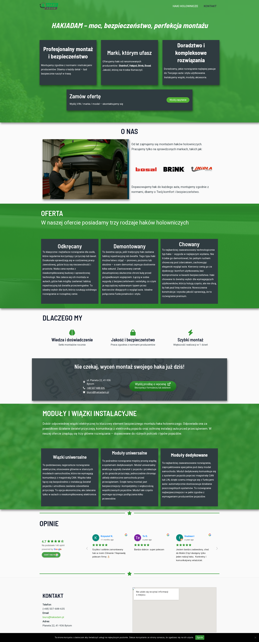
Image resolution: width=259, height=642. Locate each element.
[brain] (72, 332)
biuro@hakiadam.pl (98, 392)
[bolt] (190, 332)
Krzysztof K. (107, 536)
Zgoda (200, 637)
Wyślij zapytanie (178, 99)
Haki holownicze (185, 6)
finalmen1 (190, 536)
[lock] (133, 332)
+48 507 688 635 (96, 388)
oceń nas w (49, 554)
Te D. (145, 536)
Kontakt (210, 6)
